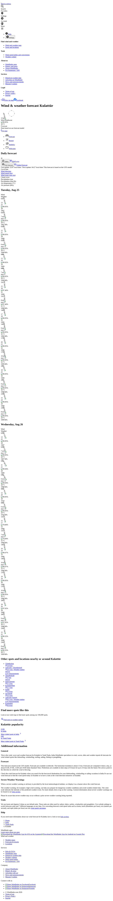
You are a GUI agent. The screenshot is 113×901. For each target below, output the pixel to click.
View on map (9, 100)
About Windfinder (11, 68)
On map (4, 131)
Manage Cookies (11, 84)
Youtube (32, 888)
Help (9, 34)
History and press (11, 66)
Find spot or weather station (13, 720)
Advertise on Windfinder (14, 80)
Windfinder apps (11, 64)
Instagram (32, 886)
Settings (11, 38)
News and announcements (14, 82)
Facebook (19, 100)
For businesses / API (12, 70)
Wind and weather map (13, 45)
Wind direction (6, 171)
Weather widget (10, 57)
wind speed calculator (38, 808)
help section (16, 792)
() (7, 173)
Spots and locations (12, 47)
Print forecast (8, 165)
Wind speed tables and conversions (17, 55)
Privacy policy (10, 93)
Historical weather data (13, 78)
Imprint (7, 95)
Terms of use (9, 91)
